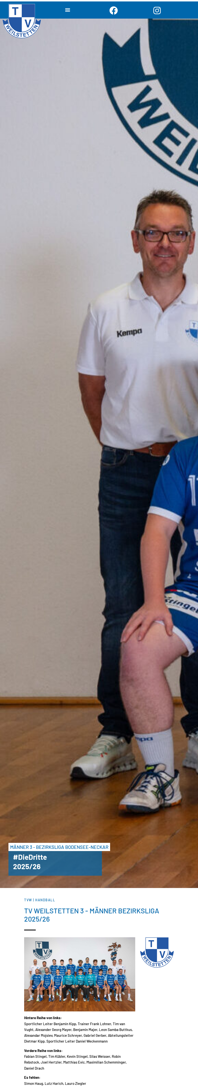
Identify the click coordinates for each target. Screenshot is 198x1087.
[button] (68, 10)
